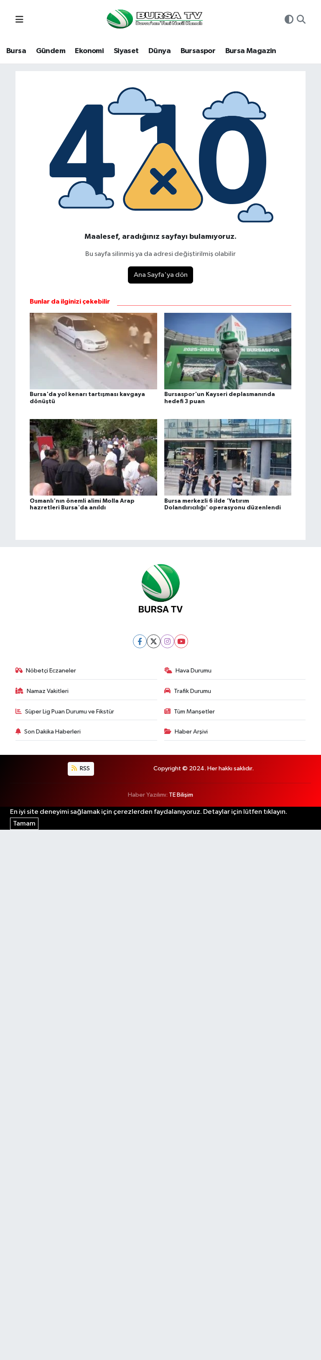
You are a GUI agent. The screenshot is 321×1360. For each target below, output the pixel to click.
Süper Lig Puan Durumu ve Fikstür (69, 711)
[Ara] (301, 20)
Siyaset (126, 51)
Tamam (24, 823)
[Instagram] (167, 641)
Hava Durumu (193, 670)
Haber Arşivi (191, 732)
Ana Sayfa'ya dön (161, 275)
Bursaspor (198, 51)
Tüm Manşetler (194, 711)
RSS (84, 768)
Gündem (50, 51)
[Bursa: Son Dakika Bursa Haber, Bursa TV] (153, 20)
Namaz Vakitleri (48, 691)
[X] (153, 641)
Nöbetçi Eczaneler (51, 670)
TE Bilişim (181, 795)
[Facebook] (140, 641)
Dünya (159, 51)
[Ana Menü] (19, 20)
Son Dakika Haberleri (52, 732)
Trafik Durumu (192, 691)
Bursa (16, 51)
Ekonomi (89, 51)
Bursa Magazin (250, 51)
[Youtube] (181, 641)
